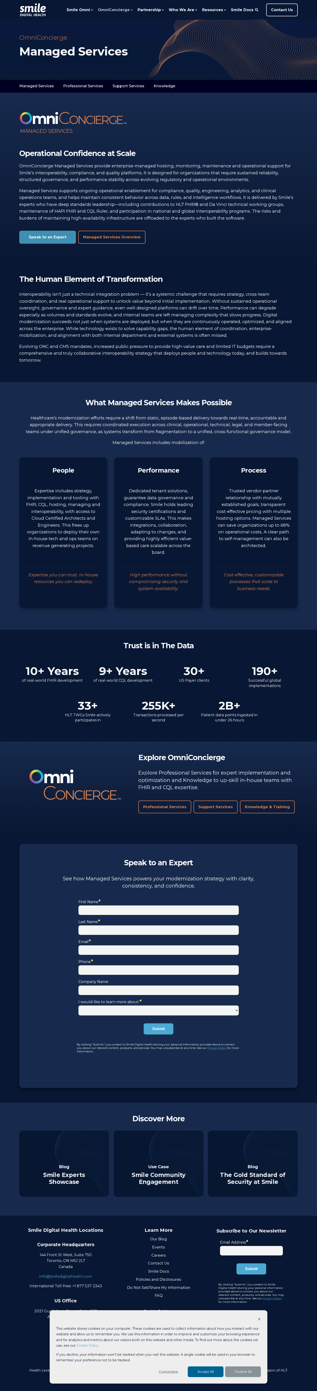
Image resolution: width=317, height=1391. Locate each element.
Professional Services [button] (164, 807)
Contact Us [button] (282, 10)
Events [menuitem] (158, 1247)
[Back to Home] (33, 9)
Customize (168, 1372)
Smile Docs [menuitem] (158, 1271)
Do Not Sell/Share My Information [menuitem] (158, 1287)
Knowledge (164, 86)
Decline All (243, 1372)
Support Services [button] (215, 807)
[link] (64, 1164)
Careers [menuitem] (158, 1255)
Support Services (128, 86)
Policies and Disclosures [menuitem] (158, 1279)
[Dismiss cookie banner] (259, 1320)
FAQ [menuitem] (159, 1295)
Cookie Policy (87, 1345)
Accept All (205, 1372)
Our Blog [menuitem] (158, 1239)
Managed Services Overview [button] (112, 237)
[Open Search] (257, 9)
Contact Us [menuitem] (158, 1263)
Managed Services (36, 86)
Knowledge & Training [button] (267, 807)
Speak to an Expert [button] (47, 237)
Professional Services (83, 86)
